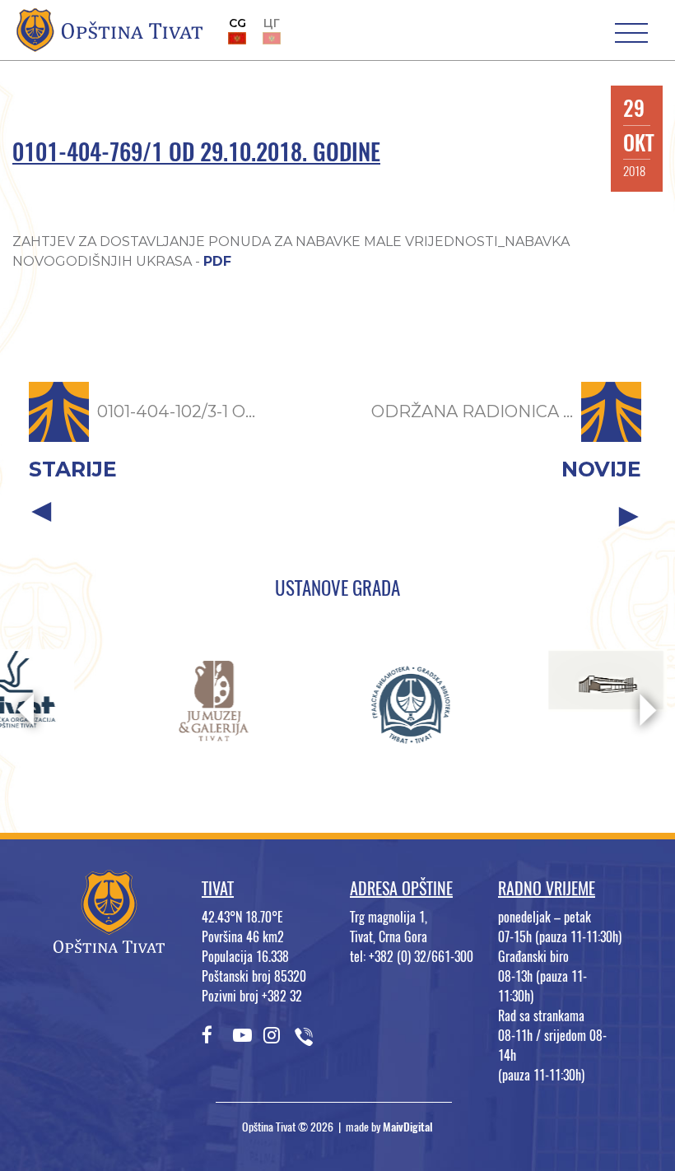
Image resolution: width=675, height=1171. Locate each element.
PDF (217, 261)
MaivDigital (408, 1127)
